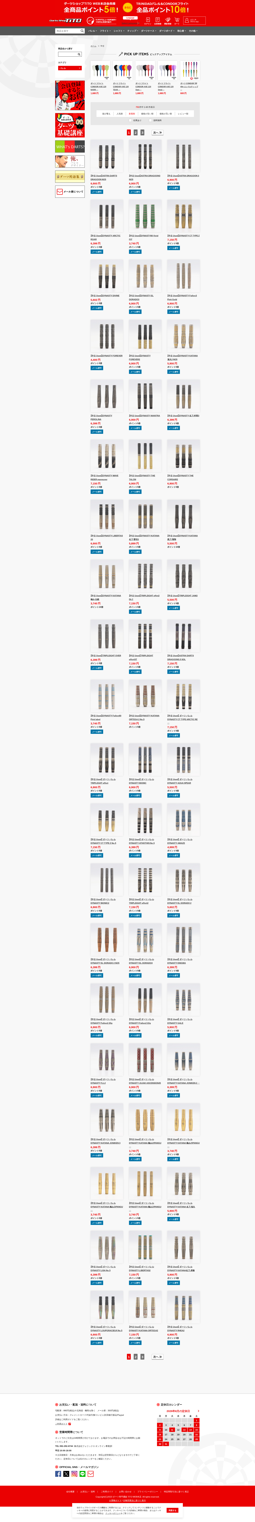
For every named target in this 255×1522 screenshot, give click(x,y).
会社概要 (70, 1491)
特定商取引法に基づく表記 (176, 1491)
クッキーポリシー (113, 1513)
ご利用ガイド (107, 1491)
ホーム (93, 45)
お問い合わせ (125, 1491)
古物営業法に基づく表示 (134, 1500)
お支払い (84, 1491)
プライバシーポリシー (147, 1491)
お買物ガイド (115, 1500)
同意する (172, 1510)
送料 (93, 1491)
